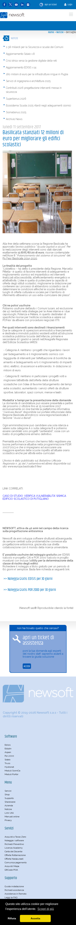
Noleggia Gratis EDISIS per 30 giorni (30, 579)
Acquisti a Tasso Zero (15, 836)
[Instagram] (28, 4)
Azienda (9, 805)
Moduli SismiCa (12, 770)
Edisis (8, 745)
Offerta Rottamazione (15, 855)
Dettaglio (71, 32)
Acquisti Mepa (12, 866)
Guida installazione (14, 886)
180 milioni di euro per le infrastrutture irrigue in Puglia (37, 74)
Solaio (7, 759)
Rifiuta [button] (12, 918)
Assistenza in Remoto (15, 893)
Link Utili (9, 813)
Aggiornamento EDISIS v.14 (21, 67)
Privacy (8, 820)
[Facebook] (4, 4)
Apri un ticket (50, 5)
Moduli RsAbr (11, 774)
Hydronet (9, 767)
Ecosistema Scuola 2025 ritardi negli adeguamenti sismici (38, 105)
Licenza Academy (14, 848)
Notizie (60, 32)
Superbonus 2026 (16, 98)
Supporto (9, 798)
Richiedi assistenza (14, 890)
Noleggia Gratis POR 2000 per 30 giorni (32, 590)
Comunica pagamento (16, 862)
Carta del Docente (13, 851)
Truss (7, 763)
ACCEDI (27, 666)
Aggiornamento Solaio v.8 (20, 53)
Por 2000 (9, 756)
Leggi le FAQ (11, 897)
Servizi (8, 791)
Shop (7, 794)
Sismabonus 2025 (16, 112)
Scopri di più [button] (45, 908)
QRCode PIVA (11, 870)
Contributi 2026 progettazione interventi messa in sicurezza (34, 89)
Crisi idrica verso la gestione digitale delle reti (31, 60)
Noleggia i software (14, 840)
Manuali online (12, 816)
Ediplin (8, 748)
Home (51, 32)
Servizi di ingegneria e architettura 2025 (28, 81)
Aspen (8, 752)
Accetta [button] (35, 918)
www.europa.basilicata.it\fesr (25, 466)
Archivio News (14, 119)
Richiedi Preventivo (14, 844)
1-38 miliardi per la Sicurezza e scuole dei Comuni (34, 47)
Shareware (10, 802)
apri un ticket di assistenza (38, 640)
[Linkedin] (22, 4)
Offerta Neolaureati (14, 859)
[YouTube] (16, 4)
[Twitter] (10, 4)
